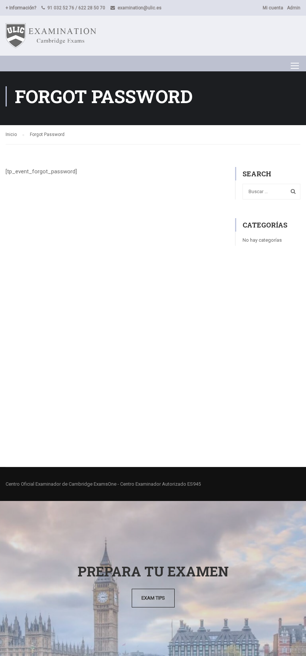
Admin (293, 7)
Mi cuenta (273, 7)
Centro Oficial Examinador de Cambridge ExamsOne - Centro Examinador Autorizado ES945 (103, 484)
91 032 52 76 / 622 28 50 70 (76, 7)
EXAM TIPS (153, 598)
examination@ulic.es (140, 7)
